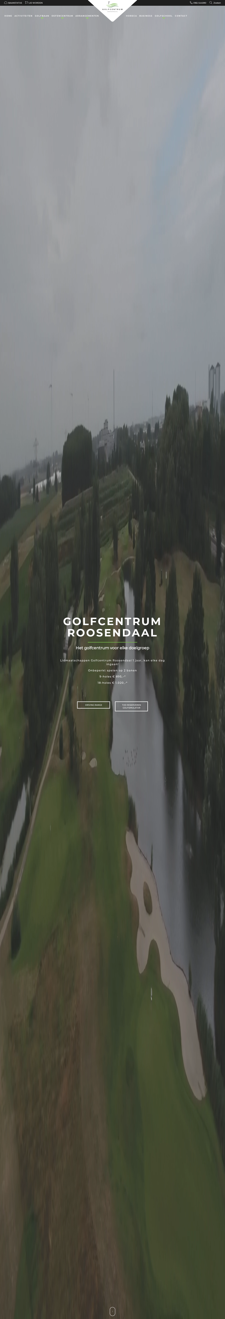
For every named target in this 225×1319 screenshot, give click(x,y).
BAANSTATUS (15, 3)
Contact (181, 16)
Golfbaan (42, 16)
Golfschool (164, 16)
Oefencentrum (62, 16)
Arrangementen (87, 16)
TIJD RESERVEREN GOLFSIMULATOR (131, 706)
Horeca (131, 16)
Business (146, 16)
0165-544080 (199, 3)
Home (8, 16)
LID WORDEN (36, 3)
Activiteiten (23, 16)
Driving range (93, 705)
